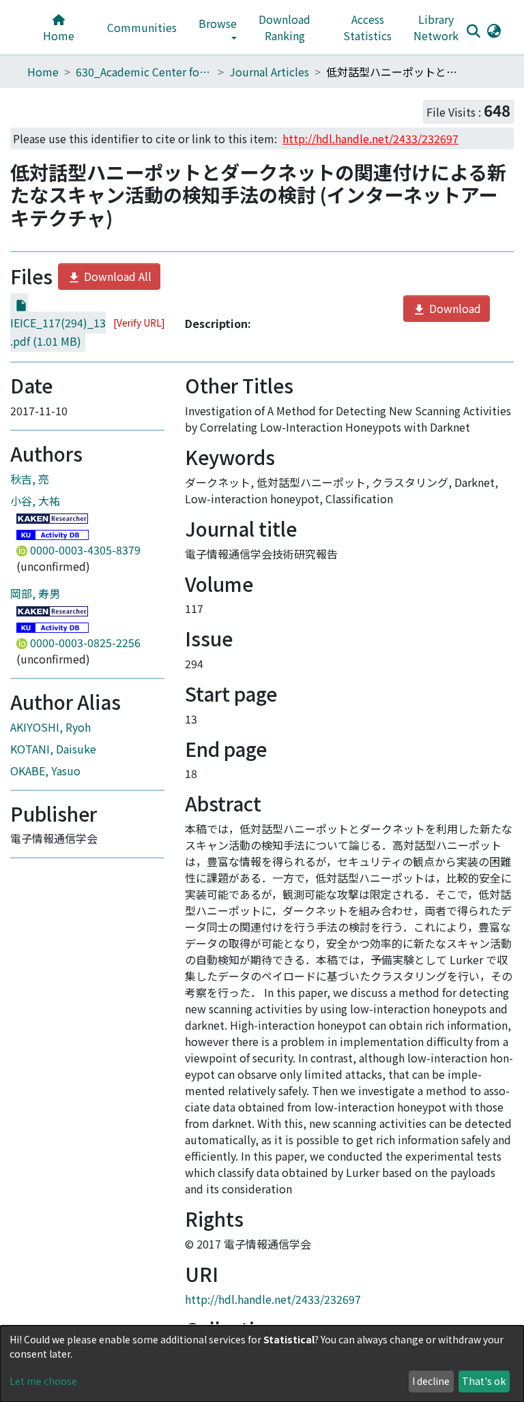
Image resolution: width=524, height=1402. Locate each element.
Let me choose (43, 1381)
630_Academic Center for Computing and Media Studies (144, 71)
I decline (431, 1381)
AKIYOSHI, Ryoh (50, 727)
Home (58, 35)
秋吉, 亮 (29, 479)
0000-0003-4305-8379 (84, 549)
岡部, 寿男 (35, 593)
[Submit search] (473, 31)
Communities (142, 27)
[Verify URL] (138, 322)
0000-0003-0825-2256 (84, 642)
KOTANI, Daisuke (53, 749)
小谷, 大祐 (35, 500)
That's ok (484, 1381)
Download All (116, 276)
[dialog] (262, 1364)
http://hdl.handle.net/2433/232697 (273, 1299)
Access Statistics (367, 27)
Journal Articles (269, 71)
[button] (493, 30)
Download (453, 308)
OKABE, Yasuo (45, 770)
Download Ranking (284, 27)
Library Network (435, 27)
